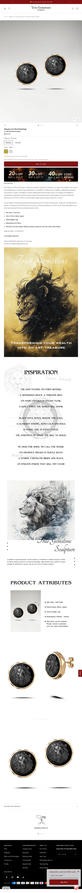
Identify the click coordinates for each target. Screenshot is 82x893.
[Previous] (5, 125)
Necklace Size (27, 856)
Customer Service (29, 845)
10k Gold (8, 142)
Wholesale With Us (46, 860)
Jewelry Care (27, 849)
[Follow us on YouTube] (17, 877)
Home (6, 16)
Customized (27, 860)
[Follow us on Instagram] (12, 877)
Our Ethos (43, 849)
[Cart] (77, 8)
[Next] (77, 125)
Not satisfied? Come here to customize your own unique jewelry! (26, 159)
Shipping (7, 853)
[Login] (73, 8)
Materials (43, 853)
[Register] (75, 854)
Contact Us (8, 860)
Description (8, 183)
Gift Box (25, 868)
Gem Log (43, 856)
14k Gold (17, 142)
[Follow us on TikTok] (23, 877)
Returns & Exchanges (11, 856)
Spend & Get (27, 864)
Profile (6, 864)
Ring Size (26, 853)
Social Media (44, 868)
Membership (44, 864)
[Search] (9, 8)
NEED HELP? (8, 845)
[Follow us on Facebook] (7, 877)
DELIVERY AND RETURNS (12, 806)
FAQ (5, 849)
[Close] (78, 871)
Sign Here (63, 882)
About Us (43, 845)
